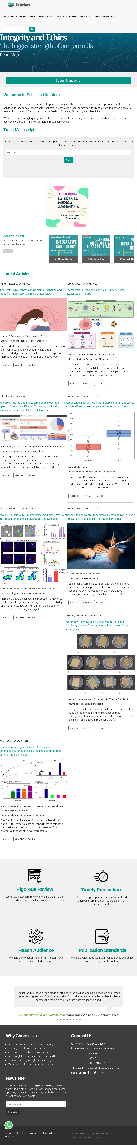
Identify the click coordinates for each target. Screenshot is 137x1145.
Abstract (6, 365)
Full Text (32, 365)
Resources (46, 17)
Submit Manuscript (103, 17)
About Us (9, 17)
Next (10, 251)
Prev (5, 251)
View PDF (19, 365)
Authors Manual (26, 17)
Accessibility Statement (99, 1133)
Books (73, 17)
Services (84, 17)
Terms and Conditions (81, 1137)
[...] (61, 356)
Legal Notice (101, 1137)
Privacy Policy (77, 1133)
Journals (61, 17)
